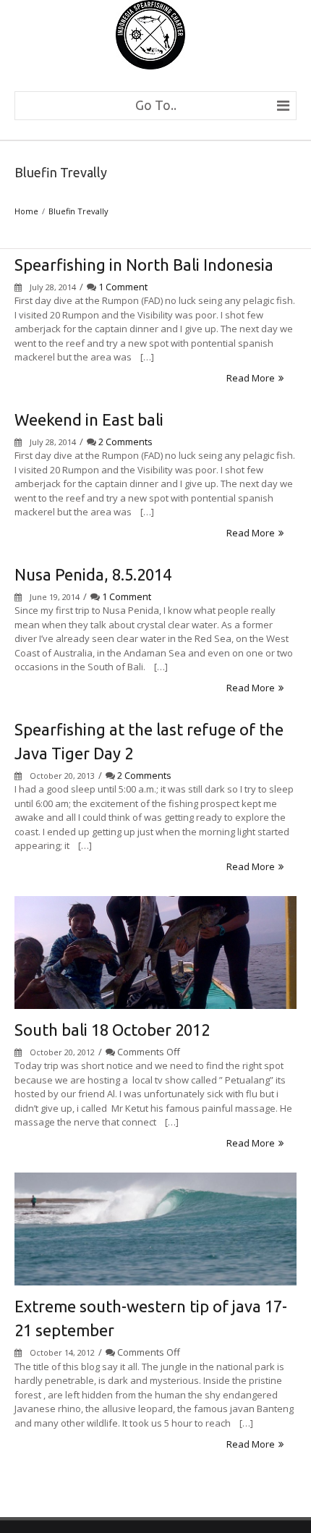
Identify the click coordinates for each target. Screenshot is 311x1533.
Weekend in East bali (88, 419)
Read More (250, 377)
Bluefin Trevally (78, 211)
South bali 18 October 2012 (112, 1030)
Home (26, 211)
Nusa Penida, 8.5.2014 (92, 574)
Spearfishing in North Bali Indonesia (143, 264)
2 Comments (125, 441)
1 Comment (123, 286)
